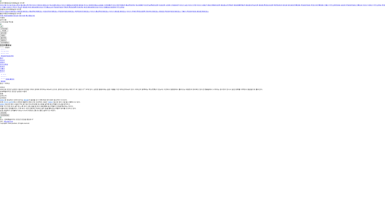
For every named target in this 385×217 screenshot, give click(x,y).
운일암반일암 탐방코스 (66, 11)
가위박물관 (108, 5)
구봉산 (326, 5)
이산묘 (9, 5)
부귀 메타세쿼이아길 (35, 7)
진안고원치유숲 (334, 5)
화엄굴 (81, 5)
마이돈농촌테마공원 (151, 5)
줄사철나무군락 (26, 5)
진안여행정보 (5, 3)
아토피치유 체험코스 (50, 11)
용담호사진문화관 (227, 5)
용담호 (25, 7)
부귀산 (9, 7)
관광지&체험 (8, 15)
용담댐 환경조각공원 (266, 5)
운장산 (2, 66)
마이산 (365, 5)
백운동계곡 (278, 5)
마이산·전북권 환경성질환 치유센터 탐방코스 (143, 11)
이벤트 (2, 18)
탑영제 (91, 5)
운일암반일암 (305, 5)
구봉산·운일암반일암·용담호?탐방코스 (195, 11)
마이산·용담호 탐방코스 (117, 11)
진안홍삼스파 (48, 7)
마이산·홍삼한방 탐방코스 (99, 11)
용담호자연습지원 (251, 5)
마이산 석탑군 (202, 5)
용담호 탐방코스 (23, 11)
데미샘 (284, 5)
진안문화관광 (5, 115)
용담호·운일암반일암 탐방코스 (170, 11)
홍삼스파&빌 (98, 5)
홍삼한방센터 (130, 5)
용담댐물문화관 (239, 5)
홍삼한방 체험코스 (36, 11)
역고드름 (52, 5)
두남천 (20, 7)
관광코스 (3, 9)
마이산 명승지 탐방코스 (8, 11)
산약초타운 (175, 5)
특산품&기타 (30, 15)
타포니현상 (16, 5)
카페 (20, 15)
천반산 (14, 7)
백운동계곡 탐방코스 (82, 11)
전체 (1, 15)
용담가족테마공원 (213, 5)
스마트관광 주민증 (6, 22)
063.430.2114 (8, 121)
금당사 (58, 5)
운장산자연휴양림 (317, 5)
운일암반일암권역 (7, 56)
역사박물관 (140, 5)
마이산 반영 (192, 5)
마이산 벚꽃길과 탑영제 (69, 5)
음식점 (15, 15)
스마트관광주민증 (4, 29)
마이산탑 (3, 5)
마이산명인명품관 (118, 5)
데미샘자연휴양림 (294, 5)
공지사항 (3, 20)
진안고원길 (377, 5)
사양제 (168, 5)
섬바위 (343, 5)
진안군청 (3, 113)
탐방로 (3, 81)
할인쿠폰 (3, 13)
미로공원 (162, 5)
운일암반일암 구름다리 (354, 5)
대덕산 (370, 5)
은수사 (86, 5)
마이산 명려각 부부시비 (40, 5)
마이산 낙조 (183, 5)
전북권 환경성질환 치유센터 (73, 7)
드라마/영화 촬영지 (7, 79)
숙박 (23, 15)
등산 (1, 58)
